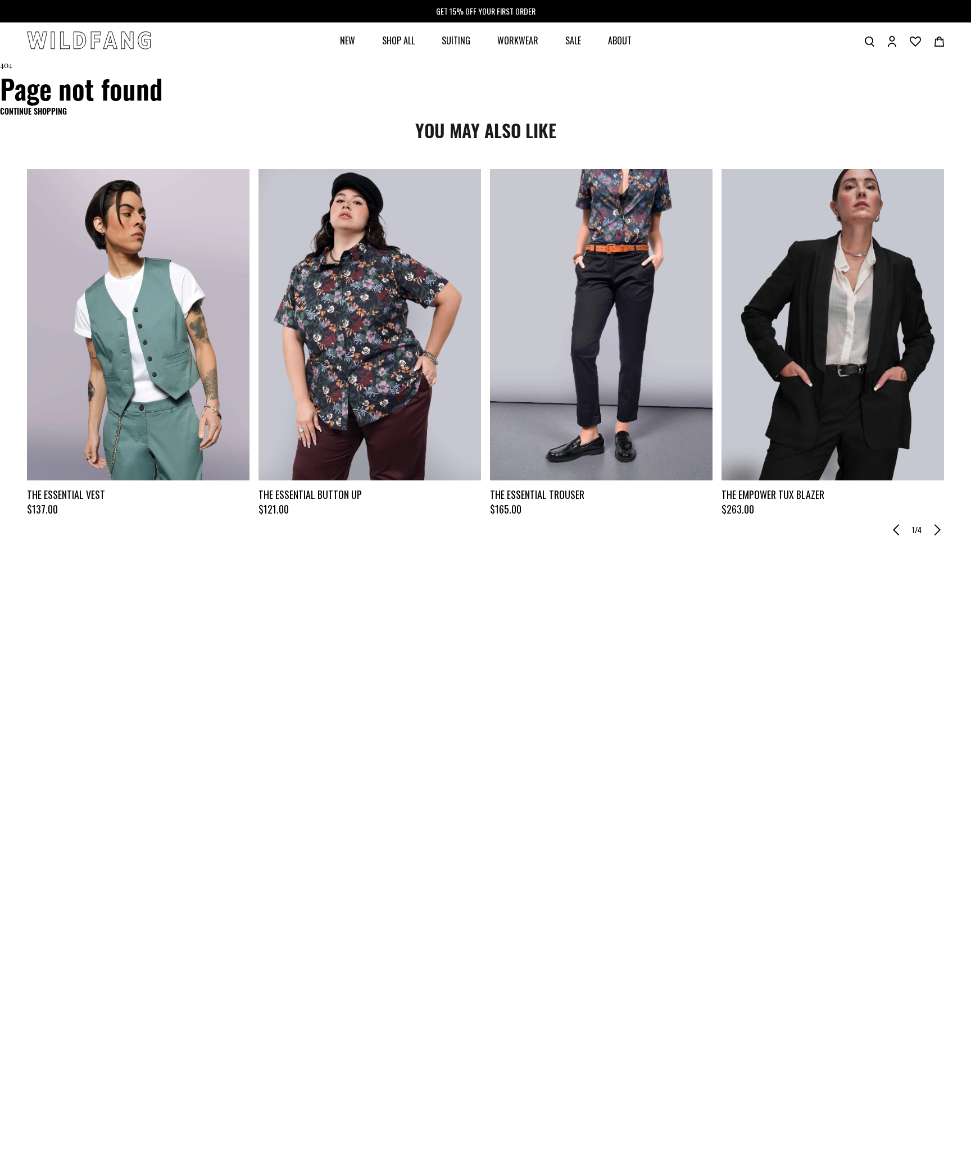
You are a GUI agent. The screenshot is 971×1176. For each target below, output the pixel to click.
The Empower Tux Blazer (773, 494)
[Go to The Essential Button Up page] (369, 324)
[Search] (869, 40)
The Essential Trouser (537, 494)
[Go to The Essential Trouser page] (601, 324)
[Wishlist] (915, 40)
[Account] (892, 40)
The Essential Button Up (310, 494)
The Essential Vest (66, 494)
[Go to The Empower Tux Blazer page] (833, 324)
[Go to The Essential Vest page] (138, 324)
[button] (896, 530)
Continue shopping (33, 111)
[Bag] (939, 40)
